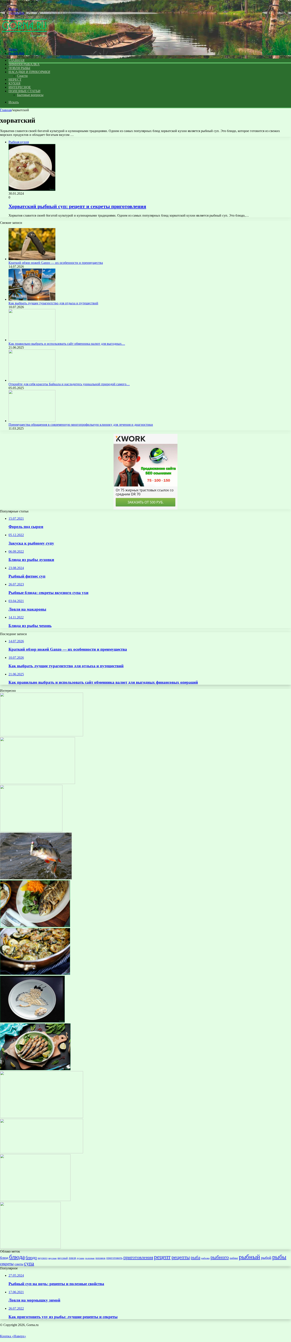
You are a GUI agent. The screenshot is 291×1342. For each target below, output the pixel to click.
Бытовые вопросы (30, 95)
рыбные (234, 1258)
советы (18, 1264)
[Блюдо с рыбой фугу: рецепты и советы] (32, 1021)
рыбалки (205, 1258)
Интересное (20, 87)
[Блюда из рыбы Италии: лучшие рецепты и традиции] (35, 926)
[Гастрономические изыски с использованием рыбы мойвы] (31, 830)
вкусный (63, 1258)
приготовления (138, 1257)
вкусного (43, 1258)
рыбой (266, 1258)
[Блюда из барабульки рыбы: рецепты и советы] (35, 1069)
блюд (4, 1258)
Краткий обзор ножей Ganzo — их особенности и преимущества (56, 263)
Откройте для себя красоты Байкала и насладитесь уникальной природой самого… (69, 384)
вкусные (52, 1258)
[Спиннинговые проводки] (36, 878)
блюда (17, 1257)
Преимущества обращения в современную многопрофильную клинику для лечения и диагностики (81, 424)
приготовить (114, 1258)
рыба (195, 1257)
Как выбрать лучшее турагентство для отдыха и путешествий (53, 303)
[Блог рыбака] (24, 42)
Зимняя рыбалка (24, 64)
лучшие (80, 1258)
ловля (72, 1258)
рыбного (219, 1257)
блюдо (31, 1257)
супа (29, 1263)
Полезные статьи (24, 91)
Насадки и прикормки (29, 72)
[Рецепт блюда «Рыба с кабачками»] (35, 973)
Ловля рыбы (19, 68)
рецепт (162, 1257)
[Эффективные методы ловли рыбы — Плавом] (41, 1117)
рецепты (180, 1257)
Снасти (22, 76)
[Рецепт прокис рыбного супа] (30, 1247)
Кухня (14, 83)
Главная (6, 110)
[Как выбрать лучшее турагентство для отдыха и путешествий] (32, 299)
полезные (90, 1258)
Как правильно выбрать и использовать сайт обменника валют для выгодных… (67, 343)
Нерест (15, 79)
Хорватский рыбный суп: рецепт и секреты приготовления (77, 206)
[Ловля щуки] (37, 783)
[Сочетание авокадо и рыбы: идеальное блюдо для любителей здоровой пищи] (35, 1200)
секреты (7, 1263)
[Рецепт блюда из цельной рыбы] (41, 735)
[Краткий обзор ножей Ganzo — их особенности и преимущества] (32, 259)
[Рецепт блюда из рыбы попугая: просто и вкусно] (41, 1152)
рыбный (249, 1256)
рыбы (279, 1257)
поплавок (100, 1258)
